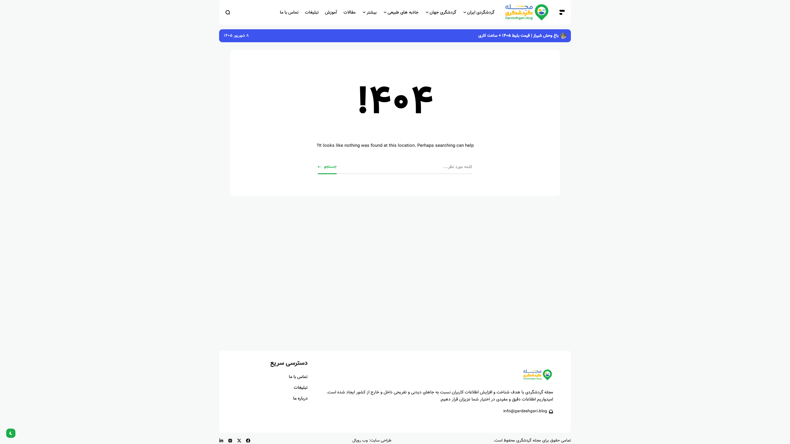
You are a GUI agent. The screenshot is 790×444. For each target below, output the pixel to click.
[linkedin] (221, 440)
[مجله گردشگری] (527, 12)
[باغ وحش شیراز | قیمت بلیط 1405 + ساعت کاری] (563, 36)
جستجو (330, 166)
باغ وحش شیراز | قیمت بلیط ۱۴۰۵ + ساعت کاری (518, 35)
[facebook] (248, 440)
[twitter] (239, 440)
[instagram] (230, 440)
